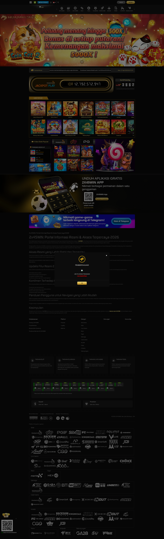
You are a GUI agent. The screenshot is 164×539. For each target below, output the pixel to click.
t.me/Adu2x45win (82, 276)
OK (82, 283)
